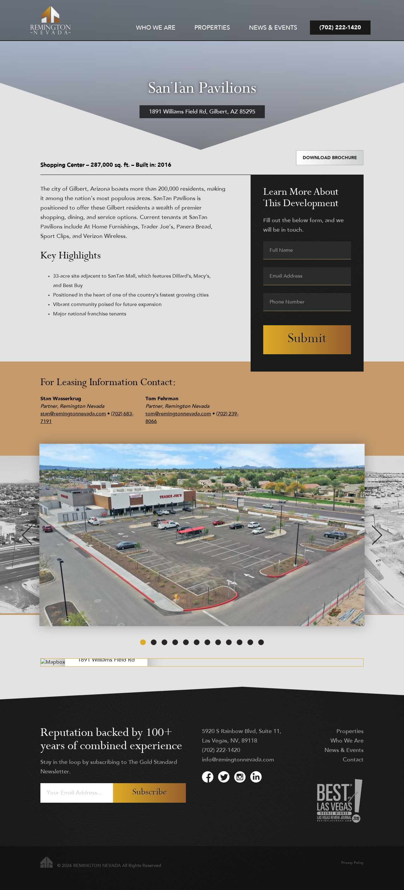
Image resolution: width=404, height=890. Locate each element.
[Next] (377, 535)
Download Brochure (330, 158)
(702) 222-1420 (221, 751)
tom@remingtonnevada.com (178, 414)
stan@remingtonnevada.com (73, 414)
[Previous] (27, 535)
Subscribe (149, 792)
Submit (307, 339)
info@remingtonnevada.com (238, 760)
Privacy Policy (352, 863)
